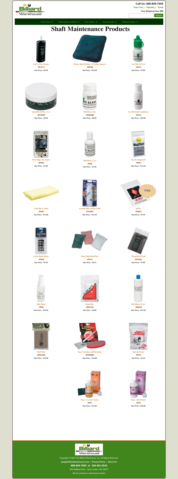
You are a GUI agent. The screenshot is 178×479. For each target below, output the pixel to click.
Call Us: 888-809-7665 (149, 3)
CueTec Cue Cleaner (41, 64)
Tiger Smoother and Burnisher (90, 351)
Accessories (108, 21)
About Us (112, 462)
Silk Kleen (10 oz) (138, 304)
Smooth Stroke (138, 351)
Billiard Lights (129, 21)
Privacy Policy (98, 462)
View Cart (138, 7)
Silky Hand (41, 304)
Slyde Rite (90, 304)
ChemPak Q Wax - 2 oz (41, 111)
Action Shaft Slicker (41, 256)
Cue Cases (90, 21)
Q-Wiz (138, 208)
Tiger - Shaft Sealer (138, 399)
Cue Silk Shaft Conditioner (138, 111)
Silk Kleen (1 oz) (89, 160)
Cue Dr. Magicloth (138, 159)
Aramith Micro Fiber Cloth (89, 208)
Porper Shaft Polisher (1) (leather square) (90, 64)
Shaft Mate (41, 351)
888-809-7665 (78, 465)
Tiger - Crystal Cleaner (90, 399)
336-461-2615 (99, 465)
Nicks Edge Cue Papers (41, 159)
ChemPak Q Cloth (138, 256)
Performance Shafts (67, 21)
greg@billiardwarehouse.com (75, 462)
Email (160, 7)
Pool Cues (46, 21)
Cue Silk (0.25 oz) (138, 64)
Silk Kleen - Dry (89, 111)
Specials (150, 7)
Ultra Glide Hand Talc (89, 256)
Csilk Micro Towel (41, 208)
